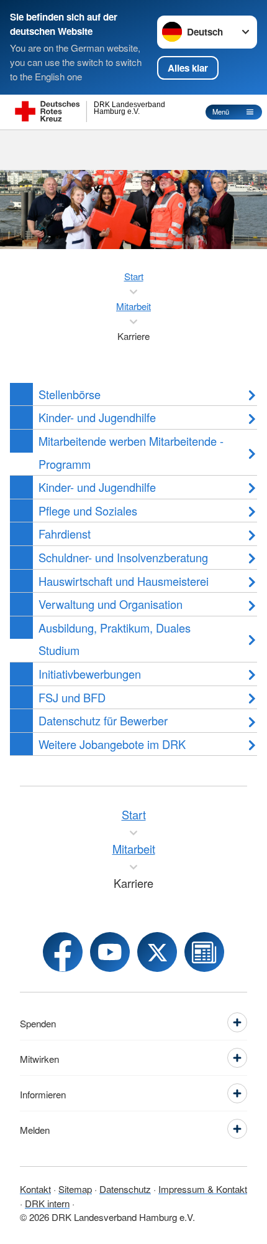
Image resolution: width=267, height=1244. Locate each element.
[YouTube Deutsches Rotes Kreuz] (110, 952)
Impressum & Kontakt (202, 1188)
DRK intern (47, 1203)
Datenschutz (125, 1188)
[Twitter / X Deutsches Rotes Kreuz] (157, 952)
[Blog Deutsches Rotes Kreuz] (204, 952)
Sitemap (75, 1188)
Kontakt (35, 1188)
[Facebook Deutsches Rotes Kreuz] (63, 952)
